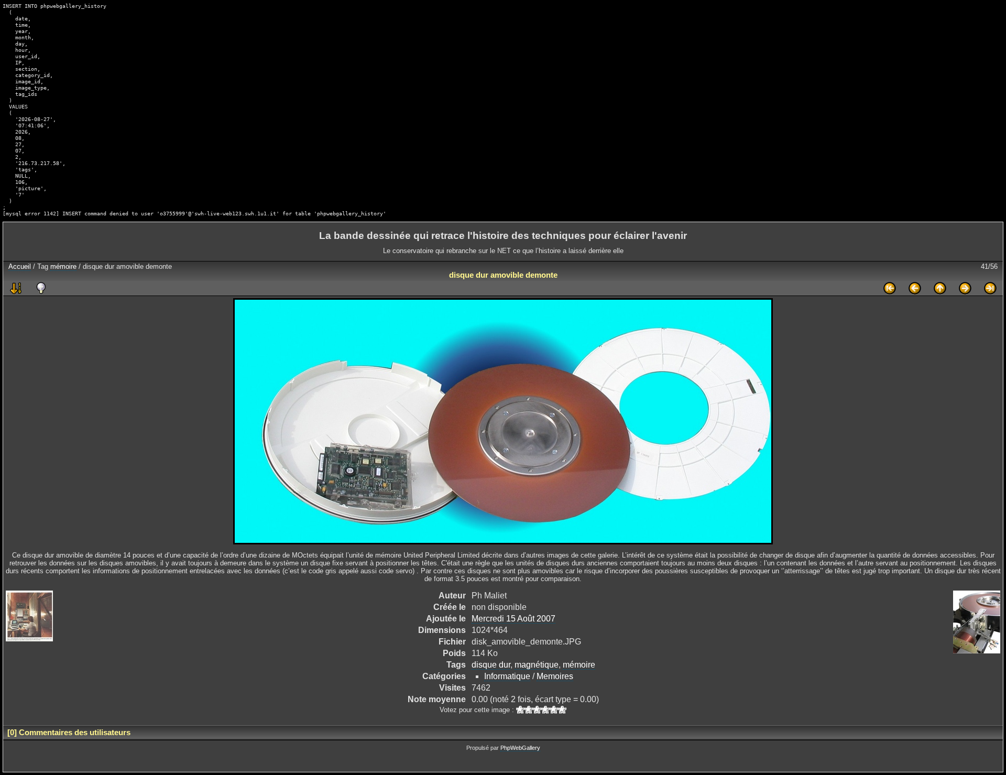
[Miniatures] (940, 288)
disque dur (491, 664)
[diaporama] (15, 288)
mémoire (63, 266)
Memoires (555, 676)
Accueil (19, 266)
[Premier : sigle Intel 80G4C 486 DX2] (889, 288)
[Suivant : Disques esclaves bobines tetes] (965, 288)
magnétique (537, 664)
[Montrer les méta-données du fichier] (40, 288)
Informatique (507, 676)
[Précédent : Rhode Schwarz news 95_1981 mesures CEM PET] (914, 288)
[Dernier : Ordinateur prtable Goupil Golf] (990, 288)
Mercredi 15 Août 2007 (513, 618)
